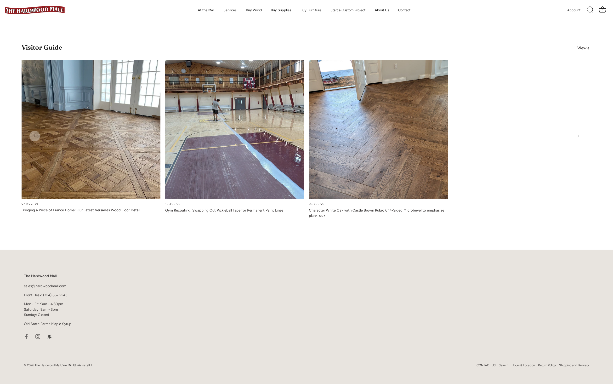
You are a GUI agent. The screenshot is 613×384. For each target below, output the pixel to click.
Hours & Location (523, 365)
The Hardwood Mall (48, 365)
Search (503, 365)
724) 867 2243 (55, 295)
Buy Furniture (311, 10)
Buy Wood (254, 10)
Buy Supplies (281, 10)
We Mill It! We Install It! (77, 365)
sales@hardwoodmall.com (45, 286)
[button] (34, 136)
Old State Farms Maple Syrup (47, 323)
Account (573, 10)
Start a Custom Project (347, 10)
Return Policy (547, 365)
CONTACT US (486, 365)
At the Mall (206, 10)
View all (584, 48)
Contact (404, 10)
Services (230, 10)
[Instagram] (37, 336)
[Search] (590, 10)
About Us (382, 10)
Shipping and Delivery (574, 365)
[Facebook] (26, 336)
